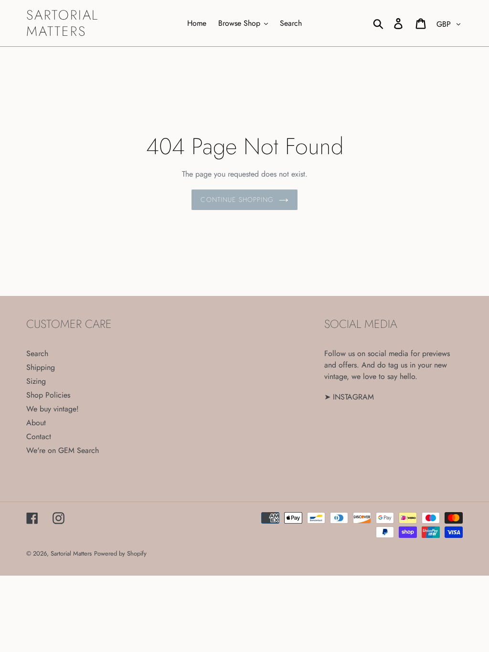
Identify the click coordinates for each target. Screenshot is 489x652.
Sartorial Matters (62, 23)
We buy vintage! (52, 408)
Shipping (40, 367)
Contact (38, 436)
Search (37, 353)
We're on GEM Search (62, 450)
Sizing (36, 381)
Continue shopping (237, 199)
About (36, 422)
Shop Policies (48, 394)
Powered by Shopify (120, 553)
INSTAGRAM (353, 396)
